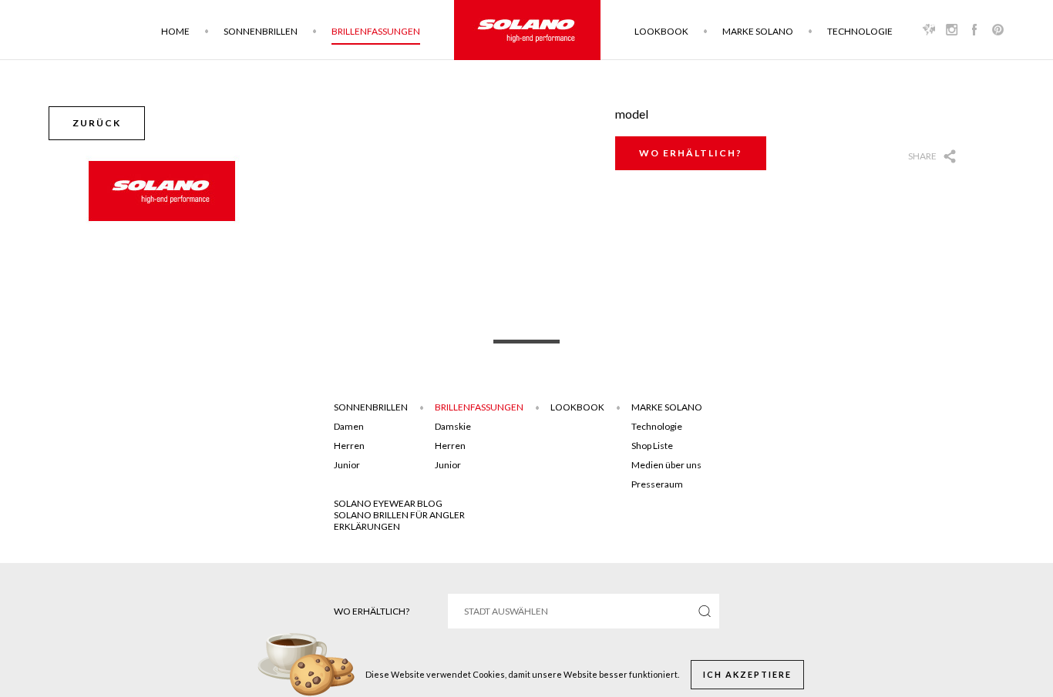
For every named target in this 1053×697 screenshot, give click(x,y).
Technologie (860, 31)
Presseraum (657, 484)
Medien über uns (666, 465)
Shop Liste (652, 445)
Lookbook (661, 31)
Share (922, 156)
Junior (347, 465)
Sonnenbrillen (261, 31)
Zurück (96, 123)
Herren (349, 445)
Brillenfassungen (375, 31)
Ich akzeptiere (747, 674)
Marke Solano (757, 31)
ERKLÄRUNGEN (367, 526)
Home (175, 31)
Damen (349, 426)
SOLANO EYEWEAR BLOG (388, 503)
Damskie (453, 426)
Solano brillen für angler (399, 515)
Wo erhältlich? (690, 153)
